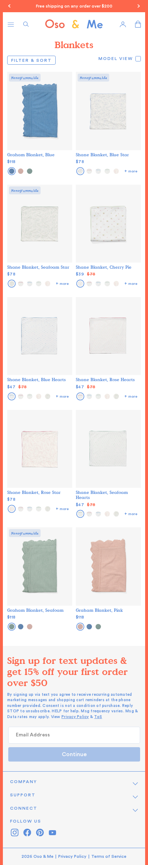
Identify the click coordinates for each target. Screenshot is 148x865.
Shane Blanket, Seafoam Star (38, 266)
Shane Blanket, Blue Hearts (36, 379)
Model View (115, 58)
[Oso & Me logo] (74, 24)
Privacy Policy (75, 717)
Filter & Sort (33, 60)
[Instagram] (14, 832)
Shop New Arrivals (129, 6)
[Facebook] (27, 832)
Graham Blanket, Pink (99, 609)
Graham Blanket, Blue (31, 154)
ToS (98, 717)
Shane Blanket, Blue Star (102, 154)
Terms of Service (108, 856)
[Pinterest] (39, 832)
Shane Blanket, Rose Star (34, 492)
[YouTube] (52, 832)
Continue (74, 754)
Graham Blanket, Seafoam (35, 609)
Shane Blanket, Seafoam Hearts (102, 495)
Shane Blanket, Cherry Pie (103, 266)
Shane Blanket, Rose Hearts (105, 379)
